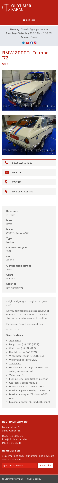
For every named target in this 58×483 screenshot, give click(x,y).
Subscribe (45, 465)
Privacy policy (33, 479)
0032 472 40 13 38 (12, 436)
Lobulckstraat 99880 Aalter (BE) (11, 428)
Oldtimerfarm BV (14, 479)
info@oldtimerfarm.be (14, 439)
